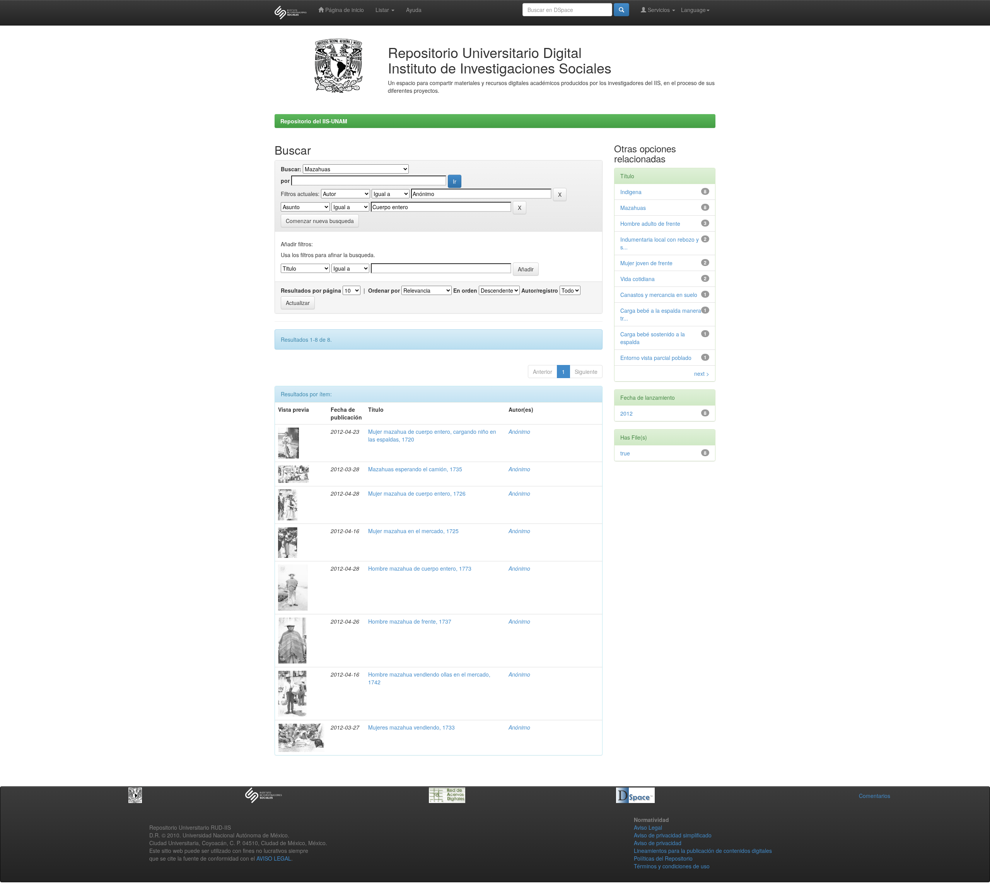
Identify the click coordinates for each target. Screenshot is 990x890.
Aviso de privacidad (657, 843)
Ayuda (414, 10)
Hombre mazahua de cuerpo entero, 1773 (419, 568)
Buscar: (291, 169)
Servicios (658, 10)
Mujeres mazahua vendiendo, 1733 (411, 727)
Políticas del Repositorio (663, 858)
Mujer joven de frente (646, 263)
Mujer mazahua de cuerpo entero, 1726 (417, 493)
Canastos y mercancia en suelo (658, 294)
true (625, 453)
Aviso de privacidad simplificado (673, 835)
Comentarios (874, 796)
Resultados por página (311, 290)
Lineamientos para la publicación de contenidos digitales (703, 850)
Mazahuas (633, 207)
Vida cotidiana (637, 279)
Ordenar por (384, 290)
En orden (465, 290)
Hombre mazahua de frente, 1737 (409, 621)
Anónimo (519, 431)
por (285, 180)
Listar (383, 10)
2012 (626, 413)
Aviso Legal (648, 827)
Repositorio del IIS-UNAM (313, 121)
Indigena (631, 192)
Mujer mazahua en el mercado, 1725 (413, 531)
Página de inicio (344, 10)
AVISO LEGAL (273, 858)
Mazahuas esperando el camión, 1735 (415, 469)
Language (693, 10)
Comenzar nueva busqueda (320, 221)
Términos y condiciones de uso (672, 866)
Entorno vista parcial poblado (655, 357)
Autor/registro (539, 290)
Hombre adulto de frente (650, 223)
